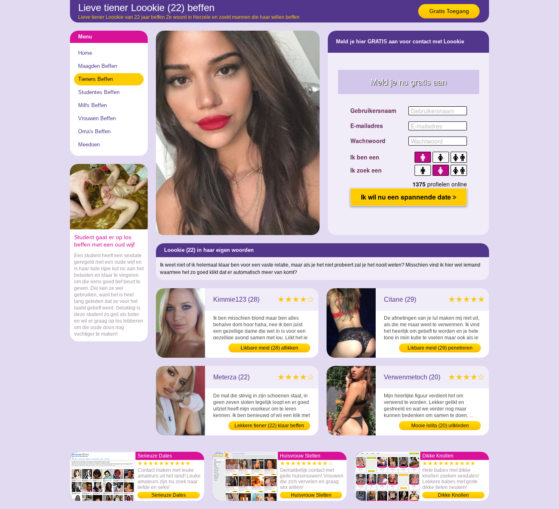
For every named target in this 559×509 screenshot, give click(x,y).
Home (85, 53)
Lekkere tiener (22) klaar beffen (269, 425)
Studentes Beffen (98, 92)
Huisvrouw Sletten (311, 495)
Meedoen (89, 144)
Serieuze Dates (168, 495)
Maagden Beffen (97, 66)
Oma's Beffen (94, 131)
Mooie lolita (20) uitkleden (440, 425)
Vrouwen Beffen (97, 118)
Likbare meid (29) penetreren (440, 348)
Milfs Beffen (92, 105)
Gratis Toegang (449, 11)
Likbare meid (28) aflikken (269, 348)
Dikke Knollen (453, 495)
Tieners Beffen (95, 79)
